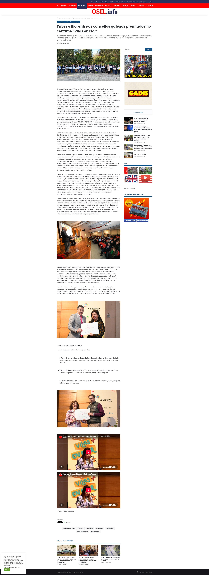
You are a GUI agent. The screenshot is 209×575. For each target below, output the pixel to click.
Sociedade (150, 5)
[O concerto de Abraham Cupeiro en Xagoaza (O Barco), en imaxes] (128, 120)
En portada (72, 5)
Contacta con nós (141, 1)
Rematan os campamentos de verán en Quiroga (142, 154)
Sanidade (125, 5)
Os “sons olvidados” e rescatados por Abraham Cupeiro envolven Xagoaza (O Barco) (143, 128)
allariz (81, 528)
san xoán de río (83, 531)
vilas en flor (95, 531)
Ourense (90, 5)
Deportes (117, 5)
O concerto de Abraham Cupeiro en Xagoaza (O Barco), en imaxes (141, 119)
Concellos (81, 5)
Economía (108, 5)
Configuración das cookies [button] (11, 567)
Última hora (69, 22)
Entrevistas (99, 5)
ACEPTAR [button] (7, 569)
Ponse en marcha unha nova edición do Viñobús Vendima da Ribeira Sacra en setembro (143, 146)
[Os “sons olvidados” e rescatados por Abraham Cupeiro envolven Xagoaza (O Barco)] (128, 128)
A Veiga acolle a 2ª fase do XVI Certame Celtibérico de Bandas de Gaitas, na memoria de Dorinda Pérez (66, 560)
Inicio (92, 1)
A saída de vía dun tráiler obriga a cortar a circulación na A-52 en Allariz (110, 559)
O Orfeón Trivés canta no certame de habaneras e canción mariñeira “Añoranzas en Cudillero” (88, 560)
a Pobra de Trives (69, 528)
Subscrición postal (120, 1)
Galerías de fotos (131, 1)
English (149, 1)
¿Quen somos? (99, 1)
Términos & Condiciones (146, 572)
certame (90, 528)
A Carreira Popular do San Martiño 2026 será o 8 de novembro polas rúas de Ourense (142, 138)
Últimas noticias (138, 112)
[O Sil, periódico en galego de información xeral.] (104, 11)
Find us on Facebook (129, 188)
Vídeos (77, 22)
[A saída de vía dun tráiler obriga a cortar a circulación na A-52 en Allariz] (110, 550)
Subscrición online (109, 1)
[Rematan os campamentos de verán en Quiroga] (128, 155)
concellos (100, 528)
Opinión (63, 5)
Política (142, 5)
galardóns (110, 528)
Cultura (133, 5)
